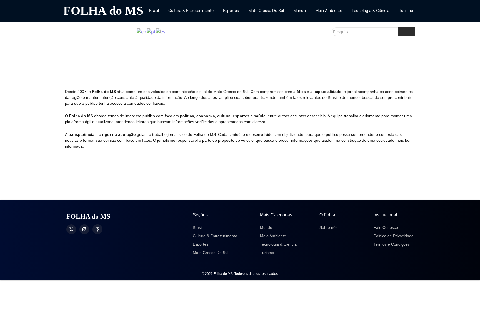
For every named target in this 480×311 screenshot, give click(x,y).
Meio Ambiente (328, 10)
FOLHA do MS (103, 11)
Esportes (231, 10)
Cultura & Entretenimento (191, 10)
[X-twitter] (71, 229)
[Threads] (97, 229)
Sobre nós (328, 227)
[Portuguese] (151, 31)
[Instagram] (84, 229)
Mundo (299, 10)
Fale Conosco (386, 227)
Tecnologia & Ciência (370, 10)
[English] (142, 31)
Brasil (154, 10)
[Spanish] (161, 31)
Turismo (406, 10)
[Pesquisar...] (406, 31)
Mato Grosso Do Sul (266, 10)
